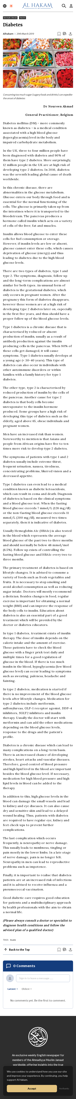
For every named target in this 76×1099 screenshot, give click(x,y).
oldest (26, 989)
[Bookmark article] (59, 33)
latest (12, 989)
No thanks (64, 1088)
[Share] (70, 33)
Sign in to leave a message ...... (36, 978)
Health (22, 18)
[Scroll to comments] (64, 34)
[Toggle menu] (4, 6)
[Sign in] (71, 6)
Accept (32, 1088)
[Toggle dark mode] (11, 6)
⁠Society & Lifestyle (10, 18)
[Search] (64, 6)
